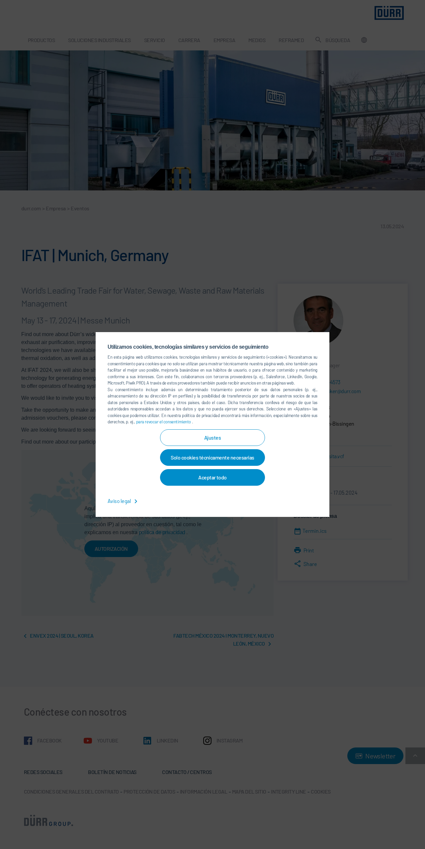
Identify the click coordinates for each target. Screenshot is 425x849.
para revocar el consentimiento (164, 421)
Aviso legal (120, 501)
